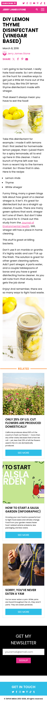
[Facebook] (27, 3)
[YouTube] (34, 3)
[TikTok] (41, 3)
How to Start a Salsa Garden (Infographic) (23, 509)
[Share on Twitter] (13, 59)
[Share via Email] (26, 59)
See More (24, 453)
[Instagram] (31, 3)
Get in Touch (23, 687)
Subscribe (7, 3)
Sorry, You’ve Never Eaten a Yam (20, 592)
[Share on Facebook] (18, 59)
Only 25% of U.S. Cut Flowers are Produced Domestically (23, 423)
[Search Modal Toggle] (36, 9)
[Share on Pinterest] (22, 59)
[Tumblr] (45, 3)
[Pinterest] (38, 3)
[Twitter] (24, 3)
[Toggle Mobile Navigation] (42, 9)
